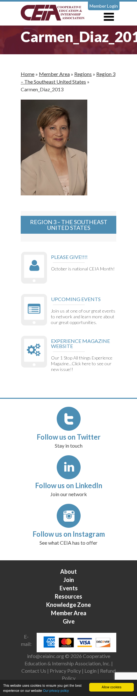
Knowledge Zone (68, 604)
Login (90, 671)
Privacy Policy (65, 671)
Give (69, 621)
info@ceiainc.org (46, 656)
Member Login (104, 6)
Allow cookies (111, 687)
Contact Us (33, 671)
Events (69, 588)
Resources (68, 596)
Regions (83, 74)
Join (68, 579)
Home (27, 74)
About (68, 571)
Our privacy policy (56, 690)
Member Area (54, 74)
